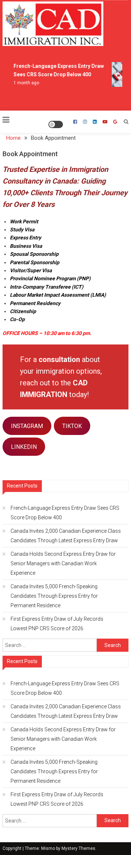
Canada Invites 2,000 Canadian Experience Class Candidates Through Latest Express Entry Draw (66, 535)
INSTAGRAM (27, 426)
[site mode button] (55, 124)
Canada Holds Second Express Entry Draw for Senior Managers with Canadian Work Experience (63, 563)
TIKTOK (72, 426)
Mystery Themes (78, 848)
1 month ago (26, 82)
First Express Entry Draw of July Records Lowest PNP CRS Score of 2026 (57, 623)
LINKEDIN (24, 446)
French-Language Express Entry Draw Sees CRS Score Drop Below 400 (65, 512)
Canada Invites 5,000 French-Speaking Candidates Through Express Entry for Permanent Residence (54, 596)
